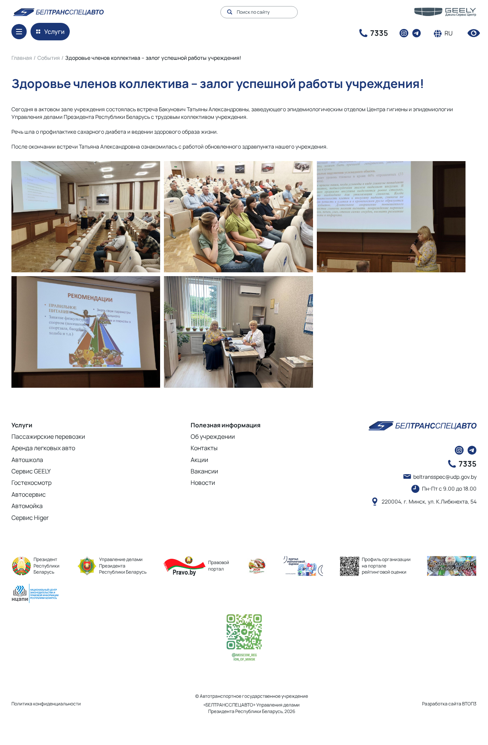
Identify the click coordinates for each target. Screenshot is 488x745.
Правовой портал (218, 565)
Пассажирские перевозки (48, 436)
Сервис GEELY (31, 471)
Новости (203, 482)
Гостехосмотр (31, 482)
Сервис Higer (30, 517)
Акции (199, 460)
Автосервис (28, 494)
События (48, 57)
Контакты (204, 448)
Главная (21, 57)
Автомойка (27, 506)
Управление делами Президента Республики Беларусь (122, 566)
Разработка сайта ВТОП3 (449, 704)
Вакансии (204, 471)
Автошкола (27, 460)
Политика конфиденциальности (46, 703)
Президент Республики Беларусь (46, 566)
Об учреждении (213, 436)
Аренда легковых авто (43, 448)
